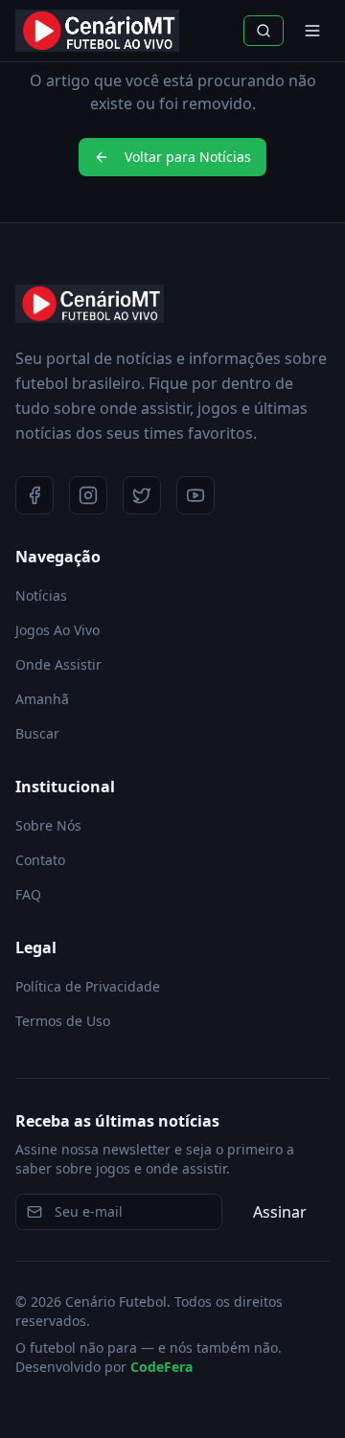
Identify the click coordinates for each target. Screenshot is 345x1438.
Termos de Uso (62, 1021)
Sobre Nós (48, 825)
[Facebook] (34, 495)
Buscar (37, 733)
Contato (40, 860)
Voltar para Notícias (188, 157)
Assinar (280, 1211)
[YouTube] (195, 495)
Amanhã (42, 699)
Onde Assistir (58, 664)
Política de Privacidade (87, 986)
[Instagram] (88, 495)
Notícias (41, 595)
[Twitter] (142, 495)
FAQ (28, 894)
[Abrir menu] (312, 30)
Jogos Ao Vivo (57, 630)
